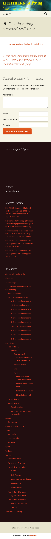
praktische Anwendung (14, 426)
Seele (7, 430)
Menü (5, 13)
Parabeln (11, 442)
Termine (8, 455)
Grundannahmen (14, 293)
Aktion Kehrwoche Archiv (15, 274)
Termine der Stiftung (13, 511)
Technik (8, 451)
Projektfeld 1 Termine (17, 467)
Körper (16, 369)
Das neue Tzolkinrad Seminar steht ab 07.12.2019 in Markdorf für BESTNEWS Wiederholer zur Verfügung (25, 60)
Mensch (14, 350)
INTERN (8, 418)
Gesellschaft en (17, 407)
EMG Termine (16, 475)
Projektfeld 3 (13, 403)
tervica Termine (17, 487)
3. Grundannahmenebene (21, 313)
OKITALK (14, 507)
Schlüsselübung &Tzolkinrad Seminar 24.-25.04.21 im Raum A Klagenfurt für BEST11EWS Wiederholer (19, 234)
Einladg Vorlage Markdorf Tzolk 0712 (25, 43)
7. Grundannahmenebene (21, 330)
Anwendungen (11, 282)
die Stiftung (10, 343)
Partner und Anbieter (16, 463)
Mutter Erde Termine (19, 503)
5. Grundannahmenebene (21, 322)
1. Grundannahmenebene (21, 301)
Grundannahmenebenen (18, 297)
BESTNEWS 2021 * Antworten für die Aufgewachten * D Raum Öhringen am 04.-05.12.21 (19, 244)
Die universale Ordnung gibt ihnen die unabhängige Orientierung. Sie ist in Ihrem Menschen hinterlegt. (19, 224)
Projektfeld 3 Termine (17, 499)
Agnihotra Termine (18, 495)
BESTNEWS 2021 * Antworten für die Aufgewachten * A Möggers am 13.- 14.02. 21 (18, 253)
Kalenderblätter (14, 458)
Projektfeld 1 (13, 347)
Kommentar (9, 94)
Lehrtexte (12, 434)
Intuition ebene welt (24, 391)
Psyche (17, 373)
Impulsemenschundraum (21, 479)
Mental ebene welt (23, 395)
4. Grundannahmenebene (21, 318)
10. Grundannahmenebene (21, 305)
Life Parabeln (13, 438)
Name (6, 113)
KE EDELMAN (16, 483)
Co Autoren (12, 422)
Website (6, 125)
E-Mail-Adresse (10, 119)
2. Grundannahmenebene (21, 309)
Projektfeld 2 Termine (17, 492)
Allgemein (9, 278)
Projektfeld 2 (13, 399)
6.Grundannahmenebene (21, 326)
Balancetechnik (20, 364)
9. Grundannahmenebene (21, 339)
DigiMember (33, 536)
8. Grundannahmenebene (21, 335)
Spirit (7, 446)
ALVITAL (14, 470)
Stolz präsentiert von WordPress (25, 528)
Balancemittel (19, 354)
